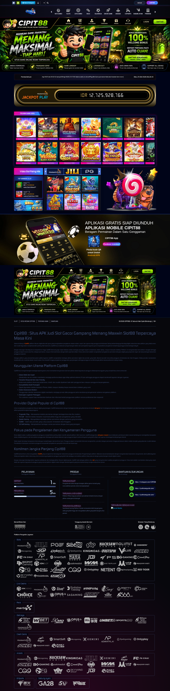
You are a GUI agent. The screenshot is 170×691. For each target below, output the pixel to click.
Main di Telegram (29, 3)
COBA (56, 182)
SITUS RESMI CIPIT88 (28, 321)
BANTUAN (54, 321)
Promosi (148, 14)
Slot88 (40, 454)
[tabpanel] (85, 44)
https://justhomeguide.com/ (144, 488)
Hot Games (58, 14)
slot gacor (97, 408)
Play (43, 97)
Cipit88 (27, 343)
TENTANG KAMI (43, 321)
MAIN (28, 127)
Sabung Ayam (138, 14)
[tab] (55, 171)
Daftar (152, 3)
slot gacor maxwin (103, 435)
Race (88, 14)
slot (94, 460)
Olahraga (98, 14)
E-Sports (128, 14)
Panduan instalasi (112, 244)
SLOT (16, 321)
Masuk (140, 3)
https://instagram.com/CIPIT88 (145, 482)
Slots (68, 14)
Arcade (118, 14)
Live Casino (78, 14)
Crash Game (108, 14)
